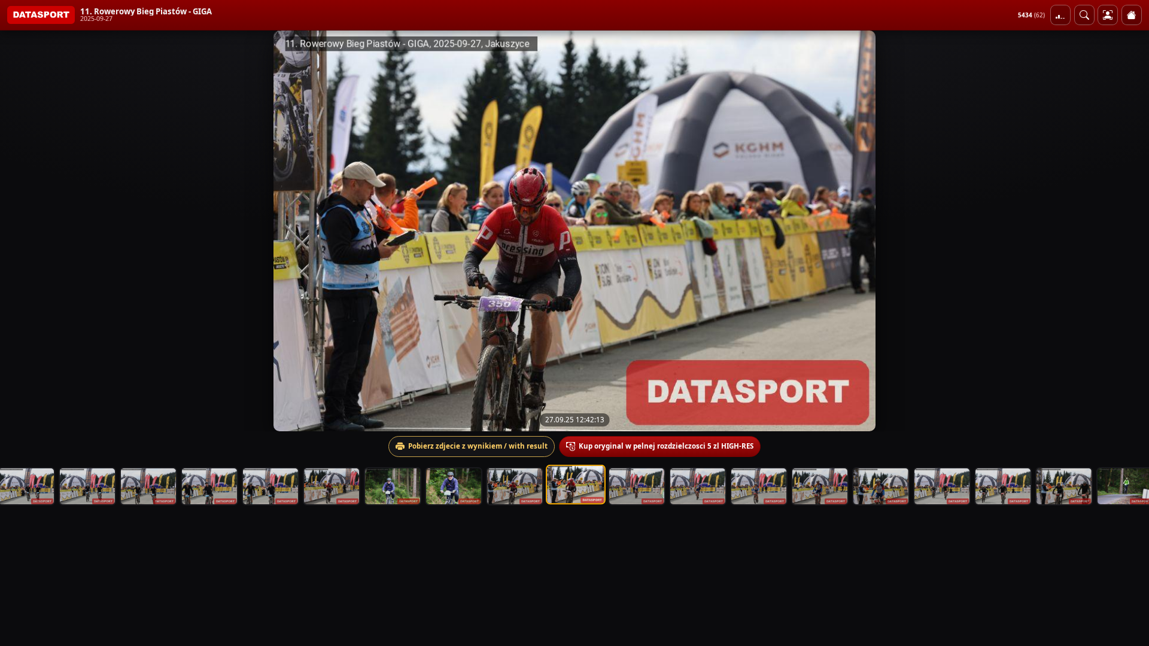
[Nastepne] (1129, 231)
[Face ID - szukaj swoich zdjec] (1084, 15)
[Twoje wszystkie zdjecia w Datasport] (1108, 15)
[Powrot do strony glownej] (1131, 15)
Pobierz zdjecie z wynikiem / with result (478, 445)
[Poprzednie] (20, 231)
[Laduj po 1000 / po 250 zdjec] (1060, 15)
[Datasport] (41, 15)
